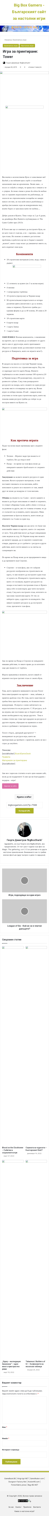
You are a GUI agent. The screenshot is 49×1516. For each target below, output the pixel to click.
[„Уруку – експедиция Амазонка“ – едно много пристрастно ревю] (13, 1259)
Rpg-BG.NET (33, 1485)
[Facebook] (24, 859)
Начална (8, 40)
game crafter (24, 797)
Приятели (27, 1507)
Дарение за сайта (10, 786)
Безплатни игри (19, 40)
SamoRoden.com (37, 1478)
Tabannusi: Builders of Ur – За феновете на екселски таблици (35, 1364)
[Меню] (3, 13)
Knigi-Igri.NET (23, 1478)
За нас (11, 1507)
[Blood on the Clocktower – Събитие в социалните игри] (13, 1045)
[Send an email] (31, 63)
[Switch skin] (8, 13)
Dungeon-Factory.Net (17, 1482)
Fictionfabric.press (18, 1485)
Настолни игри (27, 46)
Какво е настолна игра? (24, 1511)
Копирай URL (24, 811)
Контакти (37, 1507)
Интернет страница (10, 1450)
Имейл (5, 1438)
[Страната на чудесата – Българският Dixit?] (36, 1045)
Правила (6, 757)
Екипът (18, 1507)
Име (4, 1427)
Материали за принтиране (14, 760)
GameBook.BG (10, 1478)
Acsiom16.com (33, 1482)
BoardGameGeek (23, 753)
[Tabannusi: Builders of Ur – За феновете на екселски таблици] (36, 1259)
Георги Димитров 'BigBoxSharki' (18, 63)
